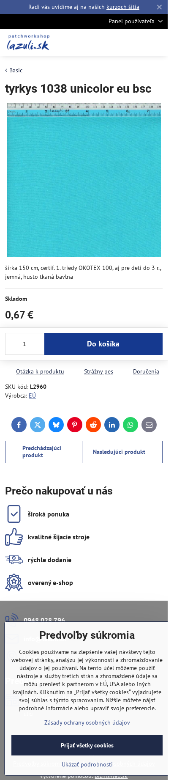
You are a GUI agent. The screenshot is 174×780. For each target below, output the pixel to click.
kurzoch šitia (122, 7)
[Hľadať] (117, 42)
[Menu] (157, 42)
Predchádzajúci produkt (41, 451)
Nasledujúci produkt (119, 452)
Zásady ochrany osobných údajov (87, 722)
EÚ (32, 395)
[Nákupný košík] (137, 42)
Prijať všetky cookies (87, 745)
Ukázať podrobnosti (87, 764)
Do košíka (103, 344)
